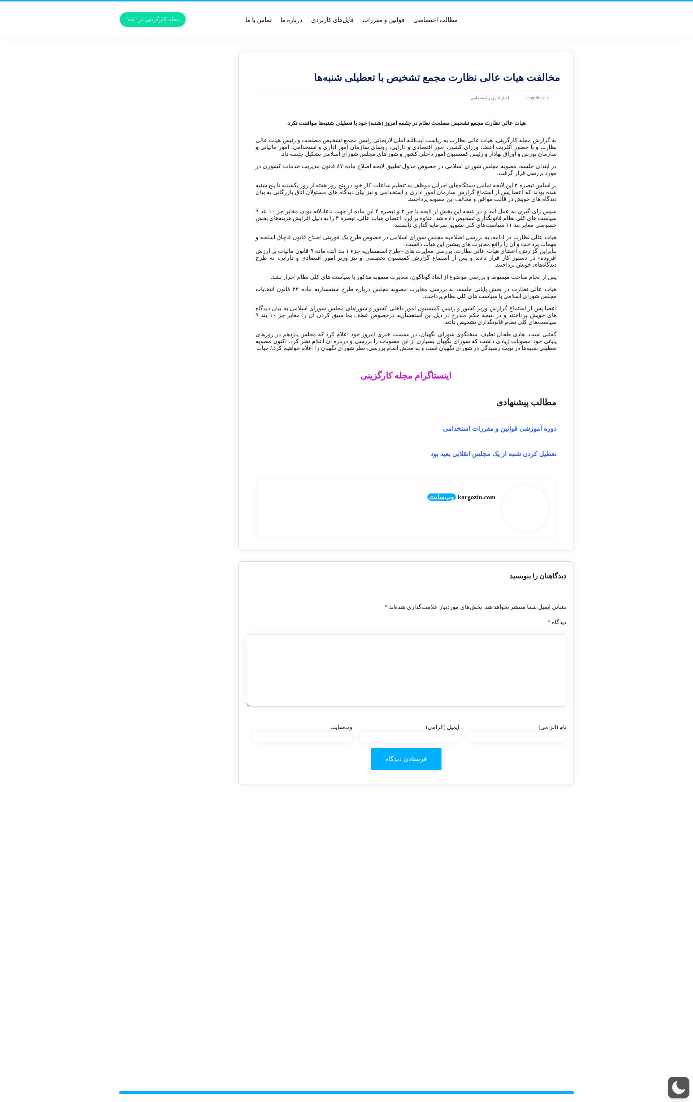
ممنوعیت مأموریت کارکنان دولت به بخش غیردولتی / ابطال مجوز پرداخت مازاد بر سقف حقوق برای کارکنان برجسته (174, 77)
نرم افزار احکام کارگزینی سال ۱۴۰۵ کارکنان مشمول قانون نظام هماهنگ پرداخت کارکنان (175, 138)
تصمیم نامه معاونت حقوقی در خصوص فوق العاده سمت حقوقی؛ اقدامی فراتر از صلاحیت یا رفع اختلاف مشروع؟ (177, 169)
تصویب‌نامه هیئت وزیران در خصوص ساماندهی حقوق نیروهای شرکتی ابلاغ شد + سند (175, 445)
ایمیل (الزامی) (442, 727)
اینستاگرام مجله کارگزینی (406, 375)
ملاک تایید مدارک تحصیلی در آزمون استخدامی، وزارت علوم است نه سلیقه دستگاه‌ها (179, 537)
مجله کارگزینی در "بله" (152, 19)
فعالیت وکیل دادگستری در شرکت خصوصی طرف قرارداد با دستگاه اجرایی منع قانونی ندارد (174, 978)
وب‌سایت (441, 497)
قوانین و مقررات (383, 20)
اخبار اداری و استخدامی (490, 98)
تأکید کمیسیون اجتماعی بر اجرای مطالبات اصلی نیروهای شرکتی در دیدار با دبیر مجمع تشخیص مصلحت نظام (173, 334)
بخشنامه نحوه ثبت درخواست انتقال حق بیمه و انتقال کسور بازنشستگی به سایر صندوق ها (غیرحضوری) (176, 739)
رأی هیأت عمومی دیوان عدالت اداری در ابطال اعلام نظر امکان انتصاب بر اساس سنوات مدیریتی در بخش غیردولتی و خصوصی (173, 285)
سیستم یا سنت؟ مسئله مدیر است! (177, 126)
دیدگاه (557, 622)
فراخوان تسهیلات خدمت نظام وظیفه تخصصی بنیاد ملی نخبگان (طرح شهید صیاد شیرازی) (176, 843)
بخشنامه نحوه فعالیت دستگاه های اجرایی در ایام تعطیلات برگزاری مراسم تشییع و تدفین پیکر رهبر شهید (174, 910)
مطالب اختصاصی (435, 20)
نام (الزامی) (552, 727)
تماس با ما (258, 20)
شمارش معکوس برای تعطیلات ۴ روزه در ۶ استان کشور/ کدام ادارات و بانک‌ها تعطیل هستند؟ (174, 304)
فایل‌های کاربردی (332, 20)
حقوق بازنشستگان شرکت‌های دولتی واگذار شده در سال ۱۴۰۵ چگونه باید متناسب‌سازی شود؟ (179, 414)
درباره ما (291, 20)
